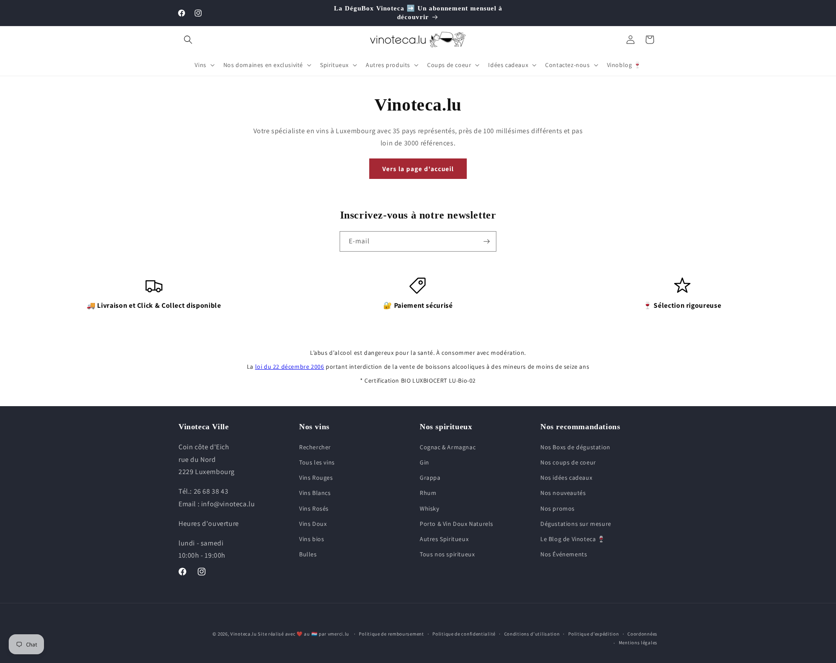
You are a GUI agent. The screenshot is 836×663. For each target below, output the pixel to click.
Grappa (430, 477)
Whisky (429, 508)
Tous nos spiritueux (447, 554)
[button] (188, 39)
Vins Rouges (316, 477)
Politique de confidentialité (464, 634)
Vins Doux (313, 524)
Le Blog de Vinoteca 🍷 (572, 539)
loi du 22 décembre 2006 (289, 366)
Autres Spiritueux (444, 539)
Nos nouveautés (563, 493)
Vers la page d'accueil (418, 169)
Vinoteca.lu (243, 634)
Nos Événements (563, 554)
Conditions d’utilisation (532, 634)
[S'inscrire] (486, 241)
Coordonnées (642, 634)
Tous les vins (317, 462)
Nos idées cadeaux (566, 477)
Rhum (428, 493)
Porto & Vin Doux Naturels (456, 524)
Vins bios (311, 539)
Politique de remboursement (391, 634)
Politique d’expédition (593, 634)
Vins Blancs (315, 493)
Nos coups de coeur (568, 462)
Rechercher (315, 447)
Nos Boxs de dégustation (575, 447)
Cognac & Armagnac (447, 447)
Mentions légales (638, 642)
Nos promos (557, 508)
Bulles (308, 554)
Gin (424, 462)
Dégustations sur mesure (575, 524)
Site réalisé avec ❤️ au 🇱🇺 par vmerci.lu (303, 634)
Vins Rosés (314, 508)
